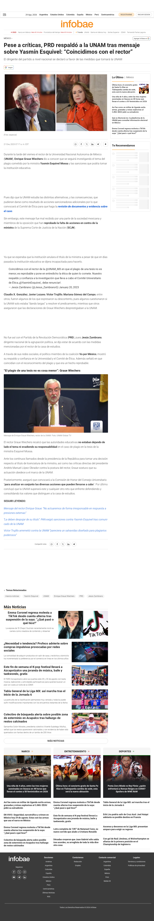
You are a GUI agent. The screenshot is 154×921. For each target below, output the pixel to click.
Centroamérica (107, 14)
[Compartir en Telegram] (98, 144)
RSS (48, 897)
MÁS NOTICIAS (55, 740)
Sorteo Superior (113, 32)
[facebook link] (14, 872)
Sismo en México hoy (98, 32)
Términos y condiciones (136, 862)
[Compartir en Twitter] (86, 144)
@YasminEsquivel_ (30, 282)
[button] (4, 14)
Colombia (70, 14)
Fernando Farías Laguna (136, 32)
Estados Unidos (57, 14)
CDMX (123, 32)
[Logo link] (77, 23)
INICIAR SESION (144, 15)
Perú (97, 14)
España (80, 14)
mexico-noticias (12, 596)
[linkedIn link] (25, 877)
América (49, 862)
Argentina (43, 14)
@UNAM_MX (53, 269)
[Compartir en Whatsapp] (75, 144)
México (89, 14)
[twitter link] (19, 872)
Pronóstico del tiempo (58, 32)
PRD (81, 596)
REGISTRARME (126, 15)
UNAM (86, 32)
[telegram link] (19, 877)
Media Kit (107, 881)
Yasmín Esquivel (31, 596)
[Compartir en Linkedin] (92, 144)
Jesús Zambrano (95, 596)
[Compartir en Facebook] (81, 144)
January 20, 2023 (69, 287)
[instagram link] (25, 872)
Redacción (78, 862)
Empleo (78, 865)
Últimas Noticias (48, 893)
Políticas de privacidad (136, 865)
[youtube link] (14, 877)
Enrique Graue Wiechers (64, 596)
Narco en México (30, 32)
